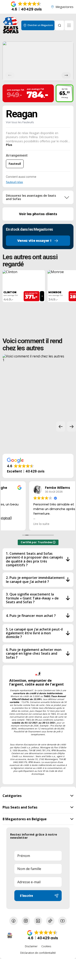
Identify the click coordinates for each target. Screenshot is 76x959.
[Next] (66, 75)
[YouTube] (62, 921)
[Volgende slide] (71, 426)
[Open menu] (69, 25)
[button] (27, 6)
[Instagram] (26, 921)
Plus (9, 145)
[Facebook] (13, 921)
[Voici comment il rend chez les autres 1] (35, 386)
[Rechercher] (59, 25)
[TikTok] (50, 921)
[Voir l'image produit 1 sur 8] (38, 61)
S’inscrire (26, 896)
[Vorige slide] (60, 426)
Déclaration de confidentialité (38, 952)
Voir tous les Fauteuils (20, 122)
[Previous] (10, 75)
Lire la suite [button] (15, 524)
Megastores (64, 7)
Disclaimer (31, 946)
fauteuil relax (14, 182)
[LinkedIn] (38, 921)
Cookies (46, 946)
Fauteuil (15, 164)
